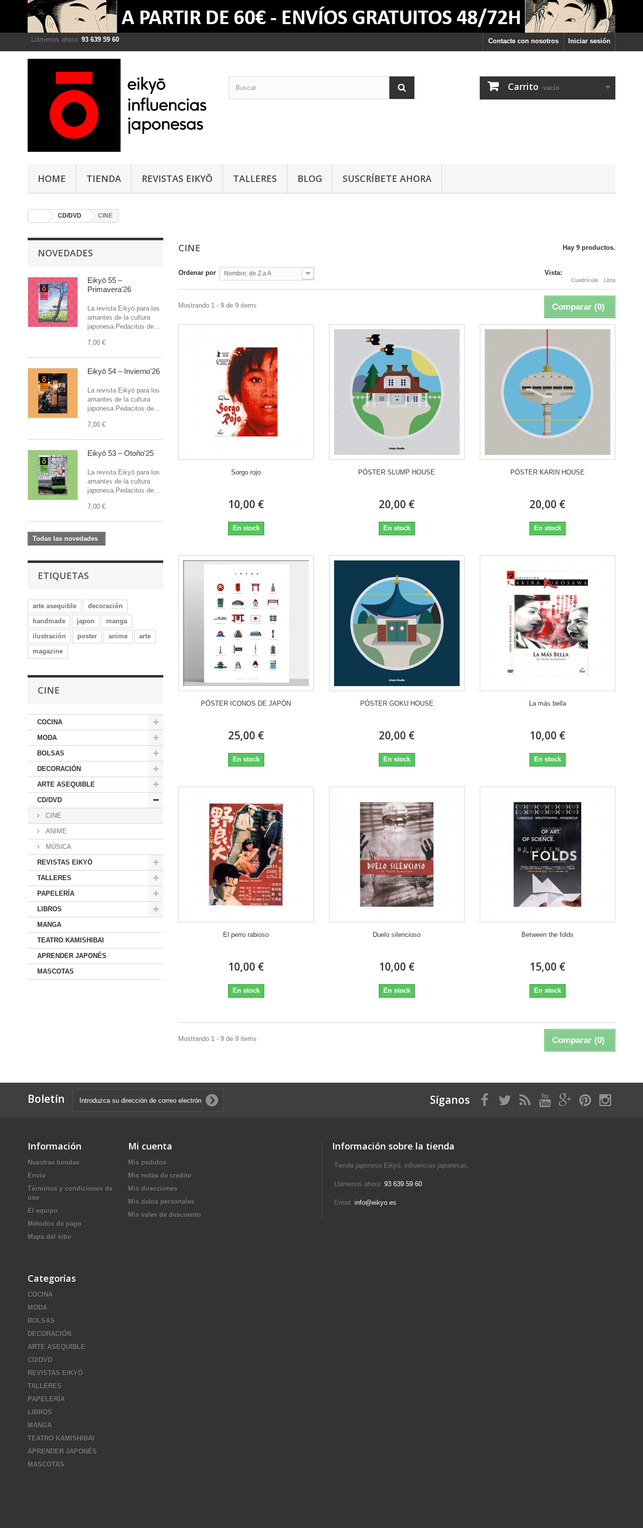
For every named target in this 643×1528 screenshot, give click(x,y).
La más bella (547, 703)
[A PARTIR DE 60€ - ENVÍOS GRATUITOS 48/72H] (321, 16)
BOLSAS (50, 753)
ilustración (49, 636)
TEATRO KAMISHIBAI (70, 940)
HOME (52, 178)
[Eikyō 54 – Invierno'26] (53, 393)
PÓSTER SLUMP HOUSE (396, 472)
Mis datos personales (161, 1201)
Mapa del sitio (49, 1236)
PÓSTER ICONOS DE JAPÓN (246, 703)
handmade (49, 621)
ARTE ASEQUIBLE (66, 784)
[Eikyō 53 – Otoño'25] (53, 475)
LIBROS (49, 909)
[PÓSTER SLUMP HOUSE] (397, 392)
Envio (37, 1175)
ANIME (55, 831)
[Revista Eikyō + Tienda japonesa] (120, 105)
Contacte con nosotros (523, 41)
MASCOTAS (55, 971)
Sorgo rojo (246, 472)
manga (116, 621)
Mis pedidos (147, 1162)
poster (87, 636)
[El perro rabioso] (246, 854)
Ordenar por (197, 272)
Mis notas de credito (159, 1175)
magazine (48, 651)
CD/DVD (49, 800)
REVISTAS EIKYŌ (177, 178)
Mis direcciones (152, 1188)
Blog (309, 178)
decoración (105, 606)
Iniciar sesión (589, 41)
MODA (47, 737)
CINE (52, 815)
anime (118, 636)
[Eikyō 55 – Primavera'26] (53, 302)
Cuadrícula (584, 280)
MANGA (49, 924)
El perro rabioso (246, 934)
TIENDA (103, 178)
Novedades (65, 253)
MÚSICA (57, 846)
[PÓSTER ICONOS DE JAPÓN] (246, 623)
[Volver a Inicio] (38, 216)
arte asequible (54, 606)
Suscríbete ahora (387, 178)
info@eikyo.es (375, 1202)
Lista (609, 280)
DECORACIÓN (59, 769)
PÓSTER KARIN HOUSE (547, 472)
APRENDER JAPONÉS (71, 956)
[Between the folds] (547, 854)
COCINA (49, 722)
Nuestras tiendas (53, 1162)
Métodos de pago (54, 1223)
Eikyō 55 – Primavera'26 (109, 285)
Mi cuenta (150, 1146)
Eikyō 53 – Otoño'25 (120, 453)
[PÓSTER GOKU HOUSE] (397, 623)
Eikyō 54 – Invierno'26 (123, 371)
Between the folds (547, 934)
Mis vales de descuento (164, 1214)
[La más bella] (547, 623)
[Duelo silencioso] (397, 854)
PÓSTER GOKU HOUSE (397, 703)
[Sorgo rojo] (246, 392)
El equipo (43, 1210)
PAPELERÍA (55, 893)
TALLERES (255, 178)
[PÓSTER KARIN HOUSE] (547, 392)
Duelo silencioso (396, 934)
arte (145, 636)
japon (85, 621)
